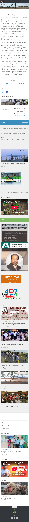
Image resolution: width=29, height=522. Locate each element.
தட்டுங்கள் (4, 422)
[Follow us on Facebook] (23, 122)
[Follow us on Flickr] (25, 122)
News (2, 321)
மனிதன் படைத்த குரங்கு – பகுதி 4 (9, 498)
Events (2, 363)
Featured (3, 449)
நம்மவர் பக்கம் (8, 496)
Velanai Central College (9, 321)
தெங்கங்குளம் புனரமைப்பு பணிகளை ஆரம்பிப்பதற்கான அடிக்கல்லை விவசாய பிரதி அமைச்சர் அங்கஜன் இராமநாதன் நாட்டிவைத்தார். (20, 110)
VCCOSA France (5, 425)
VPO (10, 449)
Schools (5, 342)
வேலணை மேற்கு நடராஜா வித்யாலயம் (9, 386)
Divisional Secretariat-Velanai (8, 419)
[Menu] (27, 1)
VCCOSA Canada (5, 428)
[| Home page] (3, 2)
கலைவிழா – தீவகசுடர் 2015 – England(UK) (10, 406)
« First (6, 83)
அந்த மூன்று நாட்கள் (5, 107)
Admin (3, 17)
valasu (4, 110)
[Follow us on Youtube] (27, 122)
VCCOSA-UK (3, 404)
